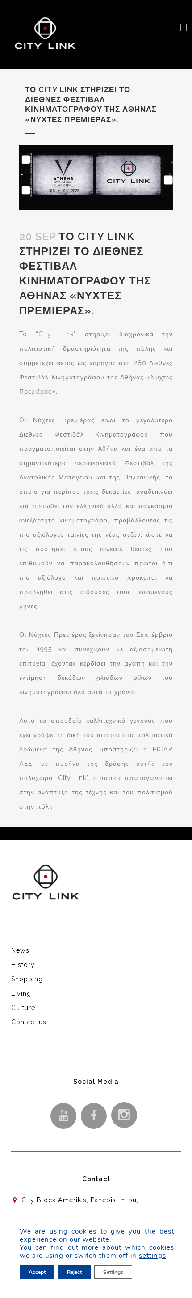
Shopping (27, 979)
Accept (37, 1272)
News (20, 950)
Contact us (28, 1022)
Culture (23, 1007)
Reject (74, 1272)
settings (152, 1255)
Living (21, 993)
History (23, 964)
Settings (113, 1272)
